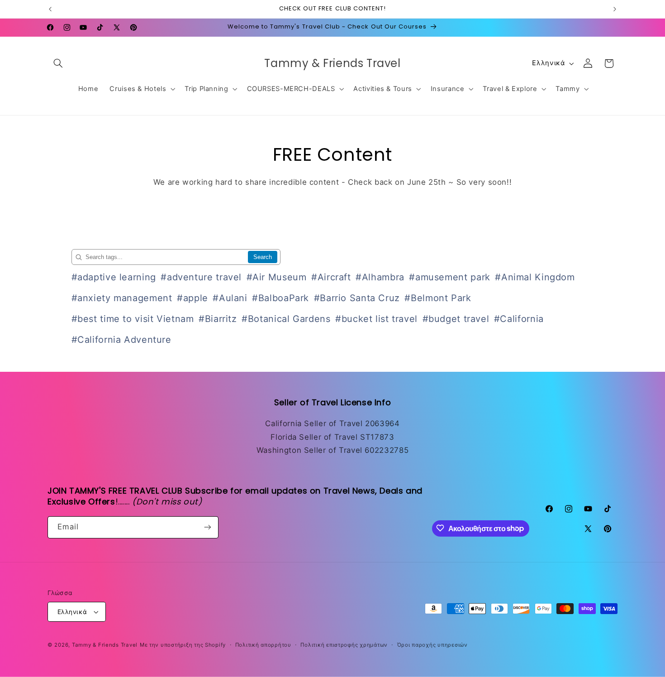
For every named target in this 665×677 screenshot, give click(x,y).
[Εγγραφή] (207, 527)
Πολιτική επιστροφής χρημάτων (344, 645)
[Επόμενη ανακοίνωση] (615, 9)
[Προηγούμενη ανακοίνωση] (50, 9)
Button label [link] (332, 209)
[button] (58, 63)
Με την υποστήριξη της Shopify (183, 645)
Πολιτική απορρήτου (263, 645)
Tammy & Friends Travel (105, 645)
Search (262, 257)
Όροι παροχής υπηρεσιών (432, 645)
